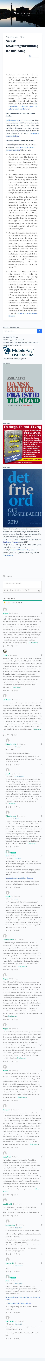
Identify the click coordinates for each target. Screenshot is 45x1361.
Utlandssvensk (19, 776)
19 (23, 37)
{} (28, 590)
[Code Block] (23, 590)
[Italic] (7, 590)
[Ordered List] (15, 590)
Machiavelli (18, 1228)
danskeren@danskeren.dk (19, 550)
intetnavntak (19, 1266)
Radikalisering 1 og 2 (14, 120)
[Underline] (10, 590)
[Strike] (12, 590)
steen (7, 856)
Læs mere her (8, 555)
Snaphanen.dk (22, 13)
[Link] (25, 590)
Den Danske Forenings (11, 542)
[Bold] (4, 590)
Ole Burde (18, 747)
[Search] (39, 331)
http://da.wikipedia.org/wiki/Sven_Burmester (19, 878)
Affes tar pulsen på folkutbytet (19, 109)
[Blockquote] (20, 590)
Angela (17, 819)
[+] (31, 590)
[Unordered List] (18, 590)
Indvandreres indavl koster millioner (19, 1303)
